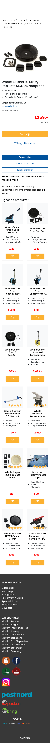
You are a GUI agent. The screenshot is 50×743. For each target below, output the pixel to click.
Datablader (8, 587)
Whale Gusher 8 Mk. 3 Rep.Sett (12, 352)
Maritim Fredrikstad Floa (15, 627)
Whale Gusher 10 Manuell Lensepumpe (37, 352)
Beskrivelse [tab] (25, 157)
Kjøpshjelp (7, 591)
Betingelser (8, 594)
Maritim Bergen (10, 624)
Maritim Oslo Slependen (15, 641)
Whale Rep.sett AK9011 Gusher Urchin (12, 536)
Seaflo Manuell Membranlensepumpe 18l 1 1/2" (37, 536)
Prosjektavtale (10, 604)
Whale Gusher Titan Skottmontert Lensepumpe (37, 291)
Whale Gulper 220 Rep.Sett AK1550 (12, 475)
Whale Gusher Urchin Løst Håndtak (12, 230)
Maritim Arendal (10, 621)
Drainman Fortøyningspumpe (37, 475)
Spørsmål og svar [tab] (25, 163)
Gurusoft (25, 737)
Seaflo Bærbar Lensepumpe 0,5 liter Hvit (12, 414)
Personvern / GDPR (12, 597)
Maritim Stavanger (12, 647)
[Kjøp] (12, 256)
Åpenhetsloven (10, 601)
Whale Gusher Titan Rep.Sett (38, 229)
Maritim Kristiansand (13, 634)
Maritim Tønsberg (11, 651)
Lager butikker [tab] (25, 170)
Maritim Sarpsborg (12, 637)
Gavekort (7, 607)
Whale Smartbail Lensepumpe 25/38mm (37, 414)
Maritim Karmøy (10, 631)
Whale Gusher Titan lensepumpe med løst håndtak (12, 291)
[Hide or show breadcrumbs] (4, 30)
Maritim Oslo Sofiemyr (14, 644)
